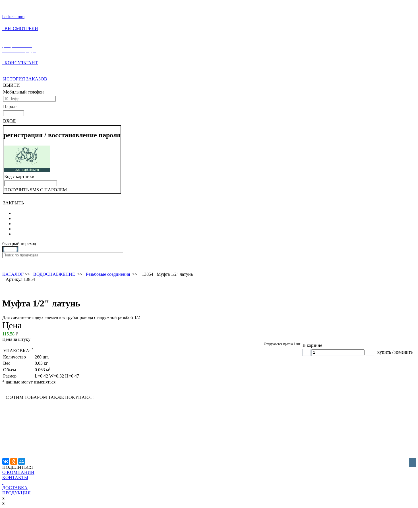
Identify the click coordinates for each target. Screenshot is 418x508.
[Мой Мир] (21, 461)
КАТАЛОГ (13, 274)
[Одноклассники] (13, 461)
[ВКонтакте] (5, 461)
